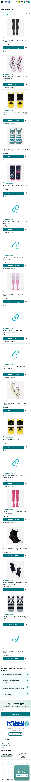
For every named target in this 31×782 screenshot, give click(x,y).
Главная (3, 6)
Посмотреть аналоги (13, 555)
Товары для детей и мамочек (22, 6)
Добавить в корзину (13, 48)
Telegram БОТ (15, 734)
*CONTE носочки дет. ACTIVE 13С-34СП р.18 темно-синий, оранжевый (15, 549)
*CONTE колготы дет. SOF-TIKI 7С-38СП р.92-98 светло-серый (14, 331)
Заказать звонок (5, 745)
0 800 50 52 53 (6, 743)
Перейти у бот (23, 775)
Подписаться (15, 714)
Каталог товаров (10, 6)
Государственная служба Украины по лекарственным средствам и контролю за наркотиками (7, 755)
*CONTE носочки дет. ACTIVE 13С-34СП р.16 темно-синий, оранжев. (15, 583)
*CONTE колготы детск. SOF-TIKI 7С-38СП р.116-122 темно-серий (15, 41)
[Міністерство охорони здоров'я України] (23, 755)
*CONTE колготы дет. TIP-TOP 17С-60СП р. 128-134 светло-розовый (15, 295)
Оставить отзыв (9, 38)
